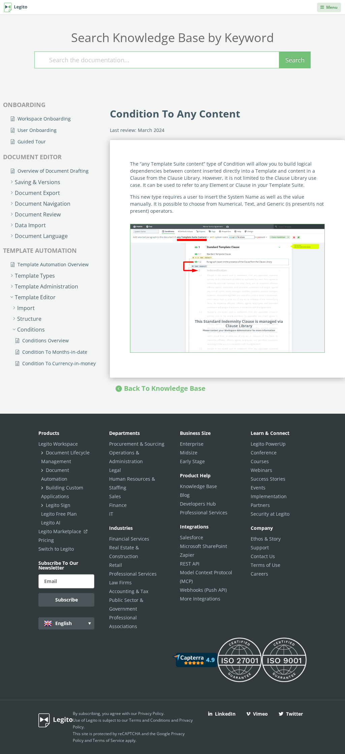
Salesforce (191, 537)
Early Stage (192, 461)
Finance (118, 505)
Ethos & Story (266, 539)
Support (260, 547)
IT (111, 514)
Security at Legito (270, 514)
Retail (115, 565)
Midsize (188, 452)
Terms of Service (108, 740)
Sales (115, 496)
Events (258, 487)
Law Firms (120, 582)
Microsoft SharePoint (203, 546)
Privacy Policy (150, 713)
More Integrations (200, 598)
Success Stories (268, 479)
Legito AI (50, 522)
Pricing (46, 540)
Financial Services (129, 539)
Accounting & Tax (128, 591)
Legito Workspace (58, 444)
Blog (185, 495)
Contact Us (263, 556)
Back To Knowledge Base (165, 388)
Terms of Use (265, 565)
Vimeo (260, 714)
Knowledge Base (198, 486)
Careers (259, 574)
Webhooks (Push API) (203, 590)
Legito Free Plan (59, 514)
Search (295, 60)
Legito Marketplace (60, 531)
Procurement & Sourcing (136, 444)
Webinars (261, 470)
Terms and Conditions (149, 720)
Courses (260, 461)
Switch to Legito (56, 549)
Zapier (187, 555)
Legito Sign (58, 505)
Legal (115, 470)
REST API (189, 563)
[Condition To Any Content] (227, 288)
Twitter (294, 714)
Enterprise (191, 444)
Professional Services (133, 574)
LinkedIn (225, 714)
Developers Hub (198, 504)
